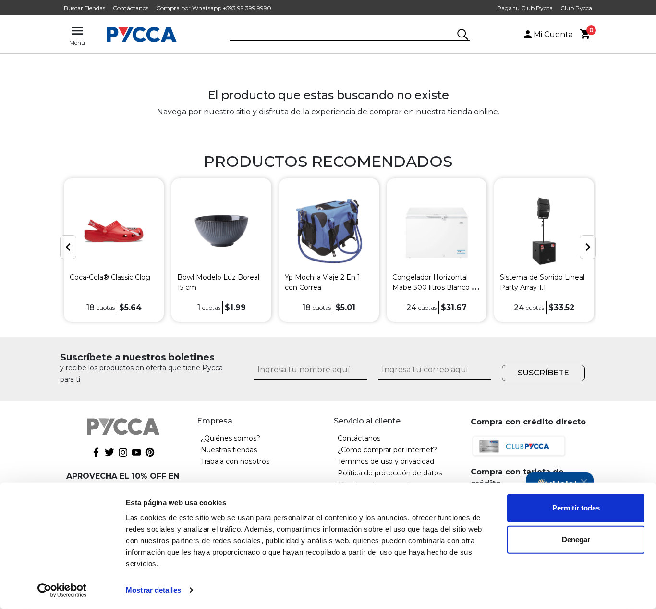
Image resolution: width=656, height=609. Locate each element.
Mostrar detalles (153, 590)
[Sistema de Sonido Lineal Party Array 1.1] (544, 231)
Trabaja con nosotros (235, 461)
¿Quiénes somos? (230, 438)
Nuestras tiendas (229, 450)
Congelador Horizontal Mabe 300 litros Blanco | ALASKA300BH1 (433, 287)
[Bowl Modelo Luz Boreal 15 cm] (221, 231)
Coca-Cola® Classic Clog (110, 277)
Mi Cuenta (553, 34)
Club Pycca (576, 8)
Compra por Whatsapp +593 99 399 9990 (213, 8)
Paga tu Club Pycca (525, 8)
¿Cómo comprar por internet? (387, 450)
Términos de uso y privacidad (386, 461)
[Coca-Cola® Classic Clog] (114, 231)
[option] (114, 249)
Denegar (576, 539)
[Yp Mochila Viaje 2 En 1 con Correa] (329, 231)
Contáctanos (130, 8)
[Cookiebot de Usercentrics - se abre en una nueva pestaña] (62, 590)
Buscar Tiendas (84, 8)
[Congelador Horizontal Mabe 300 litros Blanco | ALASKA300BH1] (436, 231)
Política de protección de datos (390, 473)
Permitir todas (576, 508)
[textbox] (343, 35)
